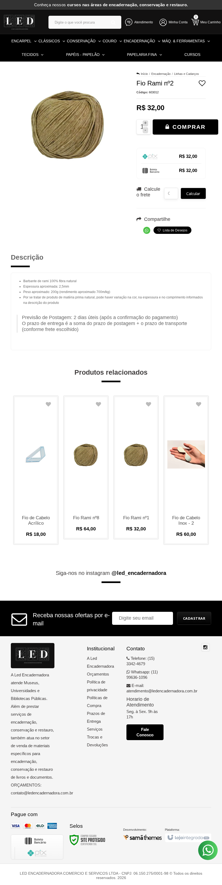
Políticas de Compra (97, 701)
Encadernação (161, 73)
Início (144, 73)
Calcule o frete (148, 192)
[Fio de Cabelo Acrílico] (36, 470)
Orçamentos (98, 674)
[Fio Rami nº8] (86, 467)
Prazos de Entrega (96, 717)
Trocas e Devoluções (97, 741)
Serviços (95, 729)
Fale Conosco (145, 732)
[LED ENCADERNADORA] (19, 22)
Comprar (187, 127)
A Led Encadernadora (98, 662)
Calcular (193, 193)
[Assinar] (194, 618)
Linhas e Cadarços (186, 73)
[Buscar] (113, 22)
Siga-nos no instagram (111, 573)
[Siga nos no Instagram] (205, 647)
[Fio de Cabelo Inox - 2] (186, 470)
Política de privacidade (97, 686)
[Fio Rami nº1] (136, 467)
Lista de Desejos (174, 230)
